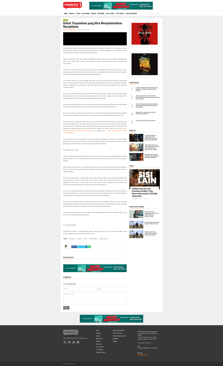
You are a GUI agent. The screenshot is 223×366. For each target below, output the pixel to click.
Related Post (68, 257)
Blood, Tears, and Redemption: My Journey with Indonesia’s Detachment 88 (152, 214)
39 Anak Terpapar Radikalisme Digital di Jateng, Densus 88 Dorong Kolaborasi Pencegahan (147, 105)
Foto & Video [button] (110, 13)
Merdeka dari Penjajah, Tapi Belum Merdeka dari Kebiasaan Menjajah (152, 156)
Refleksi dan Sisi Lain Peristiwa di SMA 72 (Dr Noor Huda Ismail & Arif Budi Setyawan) (144, 192)
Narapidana (72, 238)
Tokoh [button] (78, 13)
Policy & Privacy (117, 333)
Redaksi (115, 341)
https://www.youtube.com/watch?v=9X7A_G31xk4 (77, 130)
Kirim (66, 307)
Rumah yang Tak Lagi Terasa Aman (145, 120)
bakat (79, 238)
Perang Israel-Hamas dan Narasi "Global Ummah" (152, 223)
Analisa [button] (71, 13)
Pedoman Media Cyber (119, 336)
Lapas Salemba (104, 238)
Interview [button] (100, 13)
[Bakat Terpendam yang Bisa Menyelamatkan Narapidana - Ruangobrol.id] (72, 6)
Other (65, 20)
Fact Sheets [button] (120, 13)
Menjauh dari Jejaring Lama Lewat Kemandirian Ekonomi (145, 113)
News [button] (66, 13)
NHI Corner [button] (86, 13)
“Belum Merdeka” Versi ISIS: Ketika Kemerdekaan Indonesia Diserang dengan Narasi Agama (148, 97)
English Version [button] (131, 13)
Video (133, 172)
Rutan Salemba (93, 238)
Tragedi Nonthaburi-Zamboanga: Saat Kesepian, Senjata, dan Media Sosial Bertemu (146, 89)
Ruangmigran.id (142, 355)
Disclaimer (116, 338)
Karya (85, 238)
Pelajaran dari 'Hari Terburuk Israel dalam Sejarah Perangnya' (151, 233)
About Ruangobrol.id (118, 330)
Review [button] (93, 13)
